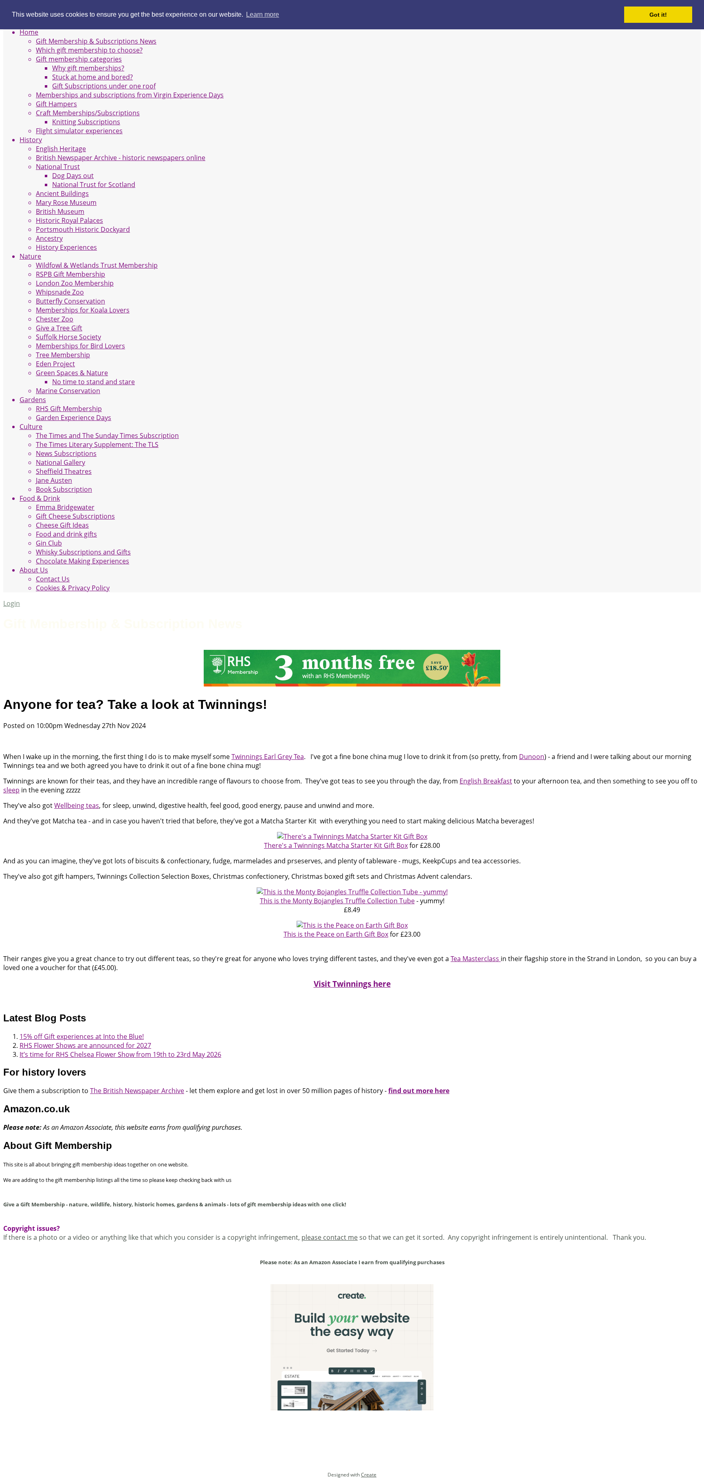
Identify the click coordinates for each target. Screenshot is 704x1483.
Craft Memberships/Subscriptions (88, 112)
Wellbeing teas (76, 805)
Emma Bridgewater (65, 507)
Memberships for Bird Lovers (80, 345)
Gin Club (49, 543)
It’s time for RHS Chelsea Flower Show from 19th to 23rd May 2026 (120, 1054)
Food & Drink (40, 498)
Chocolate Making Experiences (82, 561)
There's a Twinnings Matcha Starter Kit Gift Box (336, 845)
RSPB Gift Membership (70, 274)
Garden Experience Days (73, 417)
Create (368, 1474)
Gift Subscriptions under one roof (104, 85)
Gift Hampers (56, 103)
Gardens (33, 399)
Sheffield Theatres (64, 471)
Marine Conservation (68, 390)
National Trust (58, 166)
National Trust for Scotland (93, 184)
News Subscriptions (66, 453)
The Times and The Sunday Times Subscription (107, 435)
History (31, 139)
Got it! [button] (658, 14)
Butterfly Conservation (70, 301)
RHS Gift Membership (69, 408)
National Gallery (60, 462)
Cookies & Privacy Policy (73, 587)
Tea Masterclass (476, 958)
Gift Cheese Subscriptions (75, 516)
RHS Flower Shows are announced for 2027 (85, 1045)
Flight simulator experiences (79, 130)
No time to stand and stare (93, 381)
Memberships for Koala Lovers (83, 310)
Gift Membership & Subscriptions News (96, 41)
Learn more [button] (262, 14)
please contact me (329, 1237)
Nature (30, 256)
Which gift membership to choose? (89, 50)
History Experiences (66, 247)
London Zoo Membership (75, 283)
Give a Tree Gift (59, 327)
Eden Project (55, 363)
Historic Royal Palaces (69, 220)
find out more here (418, 1090)
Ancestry (49, 238)
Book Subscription (64, 489)
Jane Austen (54, 480)
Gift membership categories (79, 59)
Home (29, 32)
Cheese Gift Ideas (62, 525)
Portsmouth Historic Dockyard (83, 229)
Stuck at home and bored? (92, 77)
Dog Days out (73, 175)
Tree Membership (63, 354)
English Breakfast (486, 781)
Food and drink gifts (66, 534)
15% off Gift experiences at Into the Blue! (82, 1036)
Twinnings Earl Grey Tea (267, 756)
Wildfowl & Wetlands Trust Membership (97, 265)
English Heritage (61, 148)
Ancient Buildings (62, 193)
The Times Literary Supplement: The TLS (97, 444)
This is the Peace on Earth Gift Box (336, 934)
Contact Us (53, 578)
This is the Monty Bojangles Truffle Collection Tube (337, 900)
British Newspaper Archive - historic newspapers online (120, 157)
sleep (11, 790)
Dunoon (531, 756)
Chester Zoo (54, 319)
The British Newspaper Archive (137, 1090)
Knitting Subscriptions (86, 121)
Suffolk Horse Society (68, 336)
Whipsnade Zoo (60, 292)
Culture (31, 426)
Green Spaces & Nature (72, 372)
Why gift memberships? (88, 68)
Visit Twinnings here (352, 984)
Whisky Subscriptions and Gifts (83, 552)
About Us (34, 569)
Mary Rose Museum (66, 202)
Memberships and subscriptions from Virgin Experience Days (130, 94)
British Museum (60, 211)
